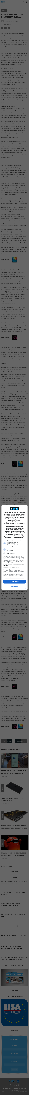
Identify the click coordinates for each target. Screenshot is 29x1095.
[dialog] (14, 547)
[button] (14, 553)
